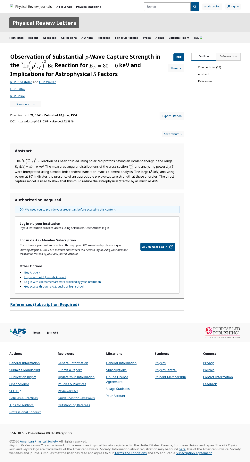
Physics (160, 363)
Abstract (203, 74)
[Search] (195, 6)
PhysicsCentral (166, 370)
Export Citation (172, 116)
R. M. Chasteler (21, 82)
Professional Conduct (25, 412)
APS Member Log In (154, 247)
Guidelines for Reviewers (76, 398)
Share (174, 68)
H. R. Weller (47, 82)
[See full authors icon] (25, 104)
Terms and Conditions (130, 453)
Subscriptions (116, 370)
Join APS (52, 332)
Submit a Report (70, 370)
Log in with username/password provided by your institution (62, 282)
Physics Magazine (88, 7)
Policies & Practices (23, 398)
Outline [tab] (204, 56)
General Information (24, 363)
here (182, 449)
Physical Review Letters (44, 23)
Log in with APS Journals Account (45, 277)
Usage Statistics (118, 389)
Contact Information (218, 377)
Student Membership (170, 377)
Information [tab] (228, 56)
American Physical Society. (39, 441)
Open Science (19, 384)
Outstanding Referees (74, 405)
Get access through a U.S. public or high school (54, 286)
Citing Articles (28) (209, 67)
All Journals (64, 7)
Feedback (210, 384)
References (205, 81)
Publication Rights (22, 377)
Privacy (208, 363)
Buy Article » (32, 272)
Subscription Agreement (194, 453)
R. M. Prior (17, 96)
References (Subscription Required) (44, 304)
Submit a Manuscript (24, 370)
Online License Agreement (117, 379)
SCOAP (15, 391)
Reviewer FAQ (68, 391)
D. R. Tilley (17, 89)
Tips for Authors (21, 405)
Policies (208, 370)
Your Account (115, 396)
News (37, 332)
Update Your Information (76, 377)
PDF (178, 57)
